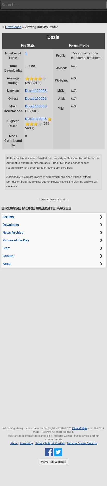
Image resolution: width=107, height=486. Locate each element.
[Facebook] (49, 451)
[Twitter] (58, 451)
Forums (8, 217)
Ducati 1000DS (36, 91)
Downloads (13, 27)
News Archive (13, 232)
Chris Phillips (79, 428)
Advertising (26, 443)
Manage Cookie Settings (82, 443)
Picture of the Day (16, 240)
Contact (8, 256)
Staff (6, 248)
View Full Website (53, 461)
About (7, 264)
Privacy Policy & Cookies (50, 443)
